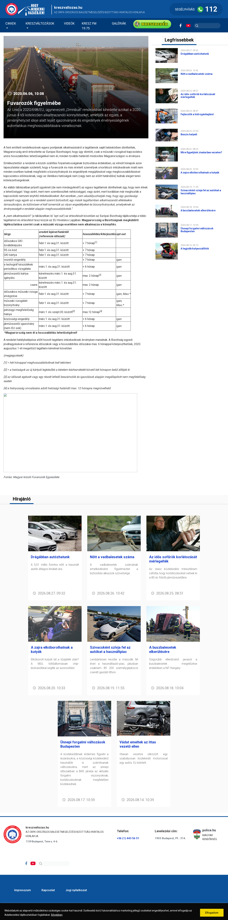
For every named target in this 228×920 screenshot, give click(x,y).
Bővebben (57, 914)
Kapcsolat (48, 890)
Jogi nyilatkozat (76, 890)
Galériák (119, 23)
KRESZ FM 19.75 (89, 26)
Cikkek (10, 23)
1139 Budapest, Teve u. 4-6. (42, 841)
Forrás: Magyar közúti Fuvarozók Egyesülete (31, 477)
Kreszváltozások (40, 23)
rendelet (30, 163)
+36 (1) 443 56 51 (128, 838)
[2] (5, 369)
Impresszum (22, 890)
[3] (5, 377)
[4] (5, 388)
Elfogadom (211, 912)
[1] (5, 362)
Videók (69, 23)
